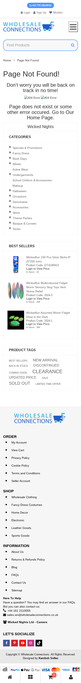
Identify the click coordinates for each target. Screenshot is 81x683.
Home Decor (19, 512)
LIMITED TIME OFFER (48, 384)
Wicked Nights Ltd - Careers (27, 622)
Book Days (20, 158)
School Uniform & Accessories (32, 180)
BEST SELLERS (18, 360)
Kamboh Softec (48, 658)
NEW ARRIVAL (45, 360)
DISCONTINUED (46, 365)
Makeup (17, 185)
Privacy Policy (20, 457)
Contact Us (18, 582)
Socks (17, 229)
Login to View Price (37, 268)
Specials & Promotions (27, 147)
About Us (17, 551)
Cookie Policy (20, 465)
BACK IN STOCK (18, 366)
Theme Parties (22, 218)
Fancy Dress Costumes (26, 504)
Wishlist (58, 12)
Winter (17, 164)
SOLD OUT (19, 383)
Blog (14, 567)
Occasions (19, 196)
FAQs (15, 575)
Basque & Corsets (24, 223)
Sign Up (41, 12)
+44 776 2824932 (41, 5)
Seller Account (20, 481)
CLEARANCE (47, 371)
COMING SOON (18, 373)
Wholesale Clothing (24, 497)
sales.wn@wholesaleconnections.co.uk (32, 614)
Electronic (17, 520)
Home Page (40, 117)
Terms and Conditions (25, 473)
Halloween (19, 191)
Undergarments (23, 175)
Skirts (16, 212)
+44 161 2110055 (19, 610)
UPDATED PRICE (22, 377)
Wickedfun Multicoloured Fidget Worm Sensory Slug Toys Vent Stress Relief (47, 287)
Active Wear (20, 169)
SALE (45, 378)
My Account (19, 442)
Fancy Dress (21, 153)
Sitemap (16, 590)
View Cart (17, 450)
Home (7, 60)
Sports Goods (20, 535)
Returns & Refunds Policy (28, 559)
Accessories (20, 207)
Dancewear (20, 202)
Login (27, 12)
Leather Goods (21, 528)
